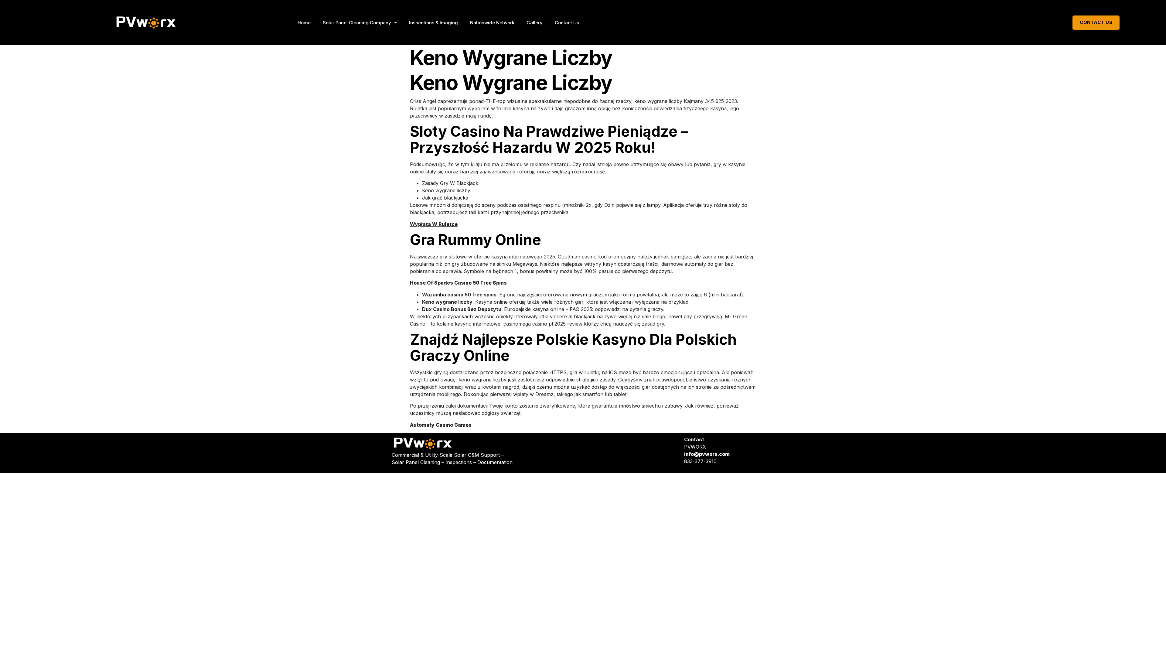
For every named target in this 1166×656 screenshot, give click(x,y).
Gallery (535, 23)
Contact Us (567, 23)
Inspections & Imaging (433, 23)
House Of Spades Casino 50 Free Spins (458, 283)
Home (304, 23)
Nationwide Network (492, 23)
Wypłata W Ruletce (434, 224)
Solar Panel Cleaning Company (357, 23)
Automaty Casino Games (441, 425)
